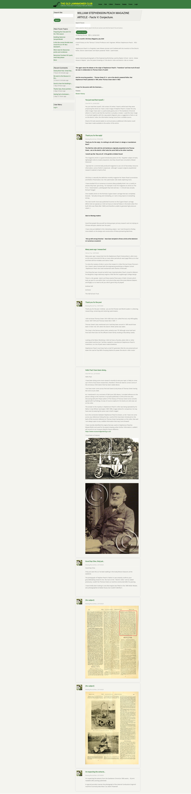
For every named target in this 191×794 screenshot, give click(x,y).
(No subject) (89, 600)
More (55, 60)
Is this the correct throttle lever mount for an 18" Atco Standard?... (63, 45)
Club (105, 4)
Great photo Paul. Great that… (63, 71)
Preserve (117, 4)
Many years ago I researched (95, 249)
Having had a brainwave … (62, 94)
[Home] (57, 4)
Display (124, 4)
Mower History (80, 94)
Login (136, 4)
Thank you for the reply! (93, 135)
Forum (130, 4)
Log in (55, 107)
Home (100, 4)
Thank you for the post (93, 302)
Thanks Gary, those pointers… (63, 89)
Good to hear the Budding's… (63, 83)
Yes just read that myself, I (94, 100)
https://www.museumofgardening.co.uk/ (98, 431)
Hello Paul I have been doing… (96, 370)
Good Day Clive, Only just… (94, 561)
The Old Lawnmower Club (76, 3)
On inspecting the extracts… (95, 772)
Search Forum (80, 23)
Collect (111, 4)
